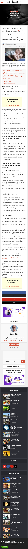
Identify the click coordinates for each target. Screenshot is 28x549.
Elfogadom (5, 546)
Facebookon (6, 340)
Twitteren (22, 340)
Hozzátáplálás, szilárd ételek (10, 80)
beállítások (14, 544)
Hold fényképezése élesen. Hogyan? (14, 503)
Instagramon (14, 340)
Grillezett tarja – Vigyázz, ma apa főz (16, 484)
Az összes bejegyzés (14, 344)
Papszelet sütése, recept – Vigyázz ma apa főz (15, 478)
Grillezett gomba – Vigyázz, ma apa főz (14, 440)
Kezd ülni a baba (7, 81)
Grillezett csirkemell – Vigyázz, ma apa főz (15, 528)
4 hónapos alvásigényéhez (15, 30)
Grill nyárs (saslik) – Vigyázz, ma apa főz (14, 401)
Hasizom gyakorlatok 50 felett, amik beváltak (15, 395)
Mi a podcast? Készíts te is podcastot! (15, 515)
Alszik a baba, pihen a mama (12, 105)
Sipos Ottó (12, 17)
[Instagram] (15, 466)
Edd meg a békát (14, 407)
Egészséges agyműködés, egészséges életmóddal (16, 427)
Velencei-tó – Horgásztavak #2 (14, 414)
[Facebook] (8, 466)
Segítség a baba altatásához (9, 72)
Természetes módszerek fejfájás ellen (15, 446)
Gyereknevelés (14, 11)
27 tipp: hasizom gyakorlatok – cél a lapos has (16, 522)
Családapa (14, 1)
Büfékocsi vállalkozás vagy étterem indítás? (15, 420)
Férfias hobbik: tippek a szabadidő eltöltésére (15, 490)
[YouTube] (4, 466)
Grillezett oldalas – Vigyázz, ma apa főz (14, 509)
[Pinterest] (12, 466)
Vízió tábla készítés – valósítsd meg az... (15, 433)
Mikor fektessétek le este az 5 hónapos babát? (12, 70)
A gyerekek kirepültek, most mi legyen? (15, 452)
